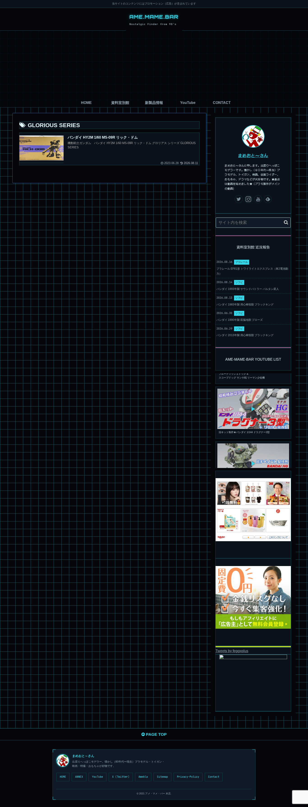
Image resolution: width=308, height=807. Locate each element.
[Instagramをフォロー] (248, 199)
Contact (213, 777)
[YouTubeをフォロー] (258, 199)
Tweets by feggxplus (232, 651)
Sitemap (162, 777)
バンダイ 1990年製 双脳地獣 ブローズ (239, 319)
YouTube (97, 777)
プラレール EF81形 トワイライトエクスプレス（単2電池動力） (252, 271)
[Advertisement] (154, 64)
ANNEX (79, 777)
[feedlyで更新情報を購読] (268, 199)
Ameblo (143, 777)
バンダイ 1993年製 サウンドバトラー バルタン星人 (247, 289)
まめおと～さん (253, 155)
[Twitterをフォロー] (239, 199)
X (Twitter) (120, 777)
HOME (63, 777)
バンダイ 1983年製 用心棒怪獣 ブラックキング (245, 304)
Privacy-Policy (188, 777)
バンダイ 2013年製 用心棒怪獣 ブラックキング (245, 335)
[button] (286, 222)
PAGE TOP (156, 734)
